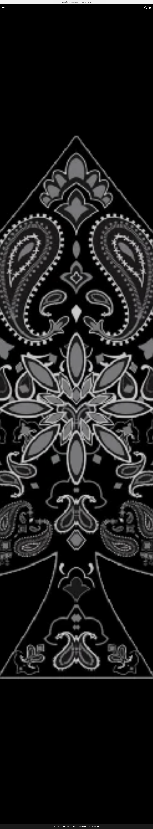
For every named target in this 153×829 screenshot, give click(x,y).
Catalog (66, 826)
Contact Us (94, 826)
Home (56, 826)
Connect (82, 826)
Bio (74, 826)
